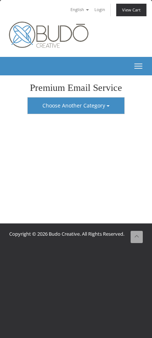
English (77, 9)
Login (99, 9)
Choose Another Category (74, 105)
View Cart (131, 10)
